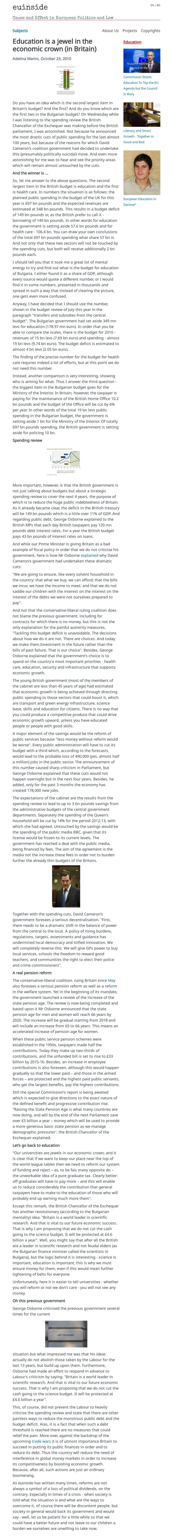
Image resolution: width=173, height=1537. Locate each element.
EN (152, 5)
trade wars (41, 1441)
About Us (110, 30)
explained (89, 555)
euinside (30, 8)
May (111, 980)
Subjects (20, 30)
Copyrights (150, 30)
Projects (130, 30)
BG (158, 5)
